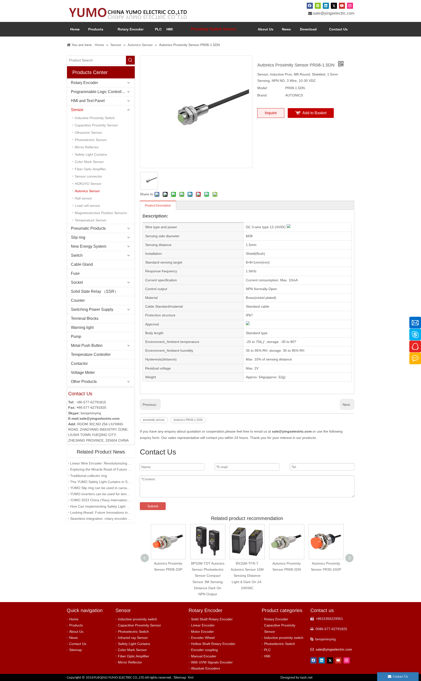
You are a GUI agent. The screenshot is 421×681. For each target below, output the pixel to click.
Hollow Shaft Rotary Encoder (213, 644)
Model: (262, 88)
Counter (78, 300)
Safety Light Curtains (91, 154)
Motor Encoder (202, 632)
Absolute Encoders (205, 668)
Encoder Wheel (203, 638)
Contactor (79, 363)
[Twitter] (334, 5)
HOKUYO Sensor (88, 184)
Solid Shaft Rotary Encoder (212, 619)
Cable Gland (82, 264)
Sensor (77, 110)
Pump (76, 336)
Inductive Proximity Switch (95, 118)
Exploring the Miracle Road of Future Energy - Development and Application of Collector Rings (101, 469)
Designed (296, 677)
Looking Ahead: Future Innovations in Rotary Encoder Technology (101, 512)
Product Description (158, 205)
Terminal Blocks (84, 318)
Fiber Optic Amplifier (90, 169)
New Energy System (88, 246)
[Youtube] (342, 5)
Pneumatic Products (88, 228)
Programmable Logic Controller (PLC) (103, 92)
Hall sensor (83, 198)
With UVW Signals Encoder (212, 662)
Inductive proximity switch (137, 619)
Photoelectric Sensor (91, 140)
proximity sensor (154, 420)
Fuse (75, 273)
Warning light (82, 327)
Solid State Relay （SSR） (94, 291)
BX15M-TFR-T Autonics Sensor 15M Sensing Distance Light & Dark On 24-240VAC (247, 575)
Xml (190, 677)
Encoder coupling (204, 650)
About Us (76, 632)
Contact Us (77, 644)
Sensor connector (88, 176)
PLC (267, 650)
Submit (152, 506)
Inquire (271, 113)
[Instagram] (350, 5)
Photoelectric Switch (133, 632)
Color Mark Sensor (89, 162)
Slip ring (78, 237)
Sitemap (75, 650)
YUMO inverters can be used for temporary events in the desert (101, 494)
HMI (267, 656)
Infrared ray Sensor (133, 638)
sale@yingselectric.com (333, 13)
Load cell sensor (87, 206)
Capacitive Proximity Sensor (96, 125)
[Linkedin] (326, 5)
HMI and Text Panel (88, 101)
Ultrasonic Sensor (88, 132)
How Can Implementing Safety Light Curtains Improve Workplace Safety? (101, 506)
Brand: (262, 95)
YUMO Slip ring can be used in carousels (101, 488)
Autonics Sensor (87, 191)
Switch (77, 255)
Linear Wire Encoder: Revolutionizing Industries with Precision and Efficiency (101, 463)
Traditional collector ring (88, 476)
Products (76, 625)
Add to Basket (314, 113)
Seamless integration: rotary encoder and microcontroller (101, 518)
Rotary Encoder (84, 83)
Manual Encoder (203, 656)
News (73, 638)
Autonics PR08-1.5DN (188, 420)
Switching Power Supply (92, 309)
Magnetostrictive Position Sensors (101, 213)
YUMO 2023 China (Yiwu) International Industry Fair (101, 500)
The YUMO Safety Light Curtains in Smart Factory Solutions (101, 482)
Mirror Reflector (87, 147)
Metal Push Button (87, 345)
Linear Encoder (203, 625)
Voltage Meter (83, 372)
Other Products (84, 381)
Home (73, 619)
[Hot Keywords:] (130, 60)
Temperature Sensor (90, 220)
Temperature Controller (91, 354)
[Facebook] (310, 5)
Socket (77, 282)
